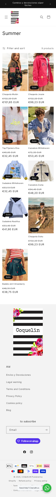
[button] (6, 17)
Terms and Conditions (18, 389)
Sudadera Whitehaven (12, 183)
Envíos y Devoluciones (18, 374)
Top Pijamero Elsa (10, 148)
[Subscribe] (46, 430)
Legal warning (14, 382)
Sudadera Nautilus (11, 221)
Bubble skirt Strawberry (13, 284)
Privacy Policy (14, 396)
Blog (8, 410)
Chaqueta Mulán (10, 94)
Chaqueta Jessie (36, 94)
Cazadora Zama (36, 185)
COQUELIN (26, 477)
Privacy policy (40, 481)
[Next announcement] (50, 4)
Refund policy (25, 481)
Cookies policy (14, 403)
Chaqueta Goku (35, 236)
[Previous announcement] (5, 4)
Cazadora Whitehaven (38, 148)
